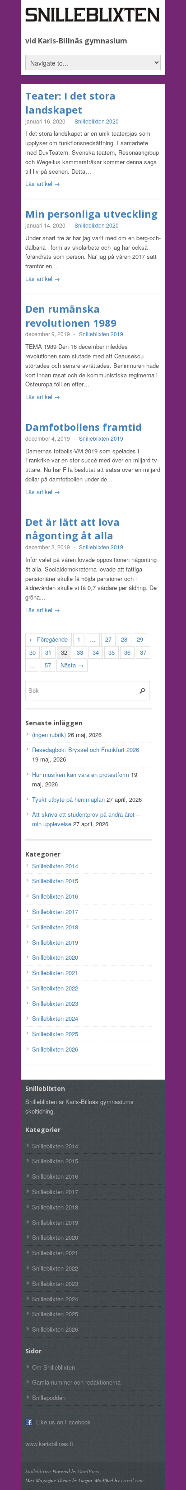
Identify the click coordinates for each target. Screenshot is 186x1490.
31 (48, 652)
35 (111, 652)
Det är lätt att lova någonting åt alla (72, 529)
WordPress (88, 1471)
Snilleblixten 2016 (55, 896)
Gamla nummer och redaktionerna (76, 1382)
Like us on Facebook (63, 1422)
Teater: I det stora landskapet (70, 102)
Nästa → (72, 665)
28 (124, 639)
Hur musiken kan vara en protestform (80, 774)
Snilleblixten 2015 (55, 880)
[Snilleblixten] (93, 18)
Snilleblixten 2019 (101, 334)
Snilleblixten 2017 (55, 911)
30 (32, 652)
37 (143, 652)
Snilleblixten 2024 (55, 1018)
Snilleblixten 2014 (55, 866)
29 (140, 639)
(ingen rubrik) (49, 734)
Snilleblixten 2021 (55, 972)
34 (96, 652)
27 (108, 639)
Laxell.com (132, 1480)
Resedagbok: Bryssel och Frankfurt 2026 (85, 749)
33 (80, 652)
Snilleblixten (38, 1471)
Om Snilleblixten (53, 1367)
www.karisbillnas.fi (49, 1443)
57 (48, 665)
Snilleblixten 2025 (55, 1033)
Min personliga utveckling (91, 213)
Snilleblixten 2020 (96, 121)
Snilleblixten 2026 (55, 1049)
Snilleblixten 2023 (55, 1003)
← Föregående (48, 639)
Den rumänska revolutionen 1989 (70, 315)
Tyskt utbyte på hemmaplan (68, 799)
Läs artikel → (42, 183)
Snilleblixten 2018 (55, 927)
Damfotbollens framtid (83, 426)
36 (127, 652)
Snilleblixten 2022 (55, 988)
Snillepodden (48, 1397)
